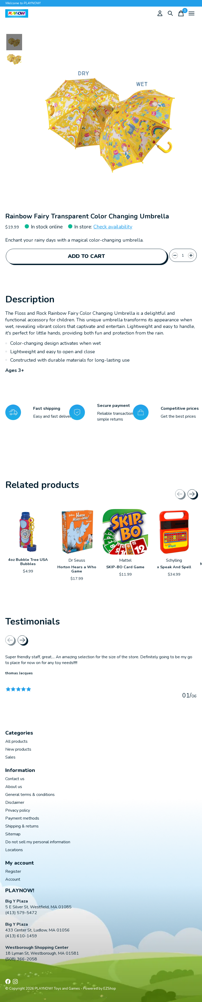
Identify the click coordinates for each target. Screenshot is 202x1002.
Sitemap (13, 834)
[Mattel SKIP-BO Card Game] (125, 532)
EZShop (109, 988)
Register (13, 871)
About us (13, 787)
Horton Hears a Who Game (76, 569)
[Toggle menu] (191, 13)
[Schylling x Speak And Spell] (174, 532)
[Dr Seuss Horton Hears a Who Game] (76, 532)
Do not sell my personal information (37, 842)
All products (16, 741)
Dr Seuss (76, 560)
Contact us (14, 779)
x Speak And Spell (174, 567)
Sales (10, 757)
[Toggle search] (170, 13)
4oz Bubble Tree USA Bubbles (28, 561)
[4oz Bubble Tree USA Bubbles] (28, 532)
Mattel (125, 560)
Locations (14, 850)
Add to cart (86, 256)
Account (12, 879)
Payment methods (22, 818)
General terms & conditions (30, 794)
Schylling (174, 560)
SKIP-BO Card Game (125, 567)
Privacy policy (17, 810)
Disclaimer (14, 802)
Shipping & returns (22, 826)
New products (18, 749)
